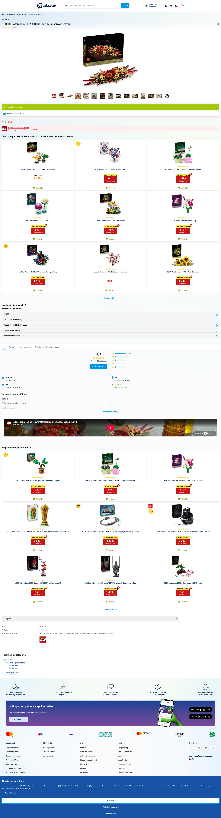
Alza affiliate (122, 760)
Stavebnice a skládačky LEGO (15, 325)
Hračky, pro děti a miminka (16, 14)
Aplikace (83, 777)
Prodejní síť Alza (12, 760)
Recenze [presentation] (12, 347)
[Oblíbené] (171, 5)
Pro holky (15, 665)
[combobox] (92, 5)
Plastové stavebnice (11, 330)
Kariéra (83, 768)
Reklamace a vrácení (13, 756)
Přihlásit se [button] (153, 7)
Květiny (15, 668)
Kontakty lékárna (86, 752)
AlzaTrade (121, 768)
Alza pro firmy (123, 748)
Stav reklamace (49, 752)
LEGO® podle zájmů (17, 663)
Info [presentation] (4, 347)
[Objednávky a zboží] (166, 5)
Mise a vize (84, 764)
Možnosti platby (12, 752)
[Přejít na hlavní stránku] (46, 6)
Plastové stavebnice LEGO (14, 336)
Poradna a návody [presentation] (25, 347)
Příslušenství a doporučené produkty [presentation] (48, 347)
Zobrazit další (109, 298)
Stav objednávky (49, 748)
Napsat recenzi (100, 366)
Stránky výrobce (45, 630)
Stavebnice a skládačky (12, 319)
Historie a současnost (88, 760)
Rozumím (110, 800)
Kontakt (83, 748)
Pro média (84, 772)
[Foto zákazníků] (166, 95)
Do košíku (39, 188)
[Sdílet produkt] (217, 23)
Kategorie (7, 619)
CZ (193, 759)
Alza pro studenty (124, 764)
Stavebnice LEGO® (35, 14)
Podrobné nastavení (110, 807)
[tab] (4, 347)
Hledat (125, 6)
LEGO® (6, 314)
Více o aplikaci (16, 719)
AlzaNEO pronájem (125, 752)
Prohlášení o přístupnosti (15, 772)
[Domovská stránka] (3, 14)
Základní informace (87, 756)
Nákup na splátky (12, 764)
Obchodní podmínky (13, 768)
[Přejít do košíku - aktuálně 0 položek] (182, 5)
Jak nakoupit (48, 756)
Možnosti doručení (13, 748)
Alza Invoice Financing (126, 772)
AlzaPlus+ (121, 756)
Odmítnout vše (110, 813)
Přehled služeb (11, 777)
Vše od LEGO (6, 19)
